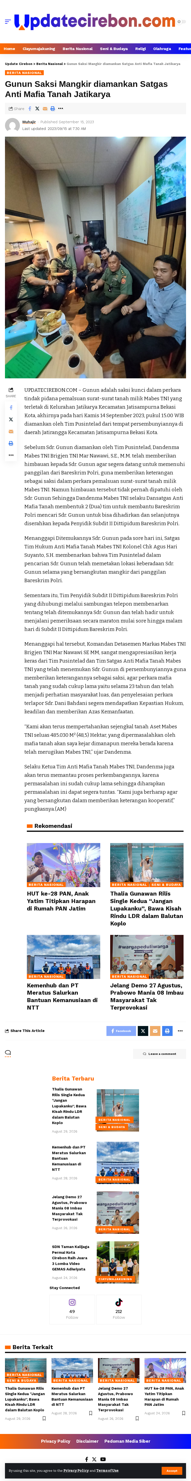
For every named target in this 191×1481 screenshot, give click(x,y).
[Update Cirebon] (94, 21)
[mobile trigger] (9, 22)
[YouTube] (103, 1459)
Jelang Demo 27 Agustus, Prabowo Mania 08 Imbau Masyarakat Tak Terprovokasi (69, 1208)
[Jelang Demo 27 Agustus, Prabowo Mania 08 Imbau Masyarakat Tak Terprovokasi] (147, 957)
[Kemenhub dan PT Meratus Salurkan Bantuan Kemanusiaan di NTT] (63, 957)
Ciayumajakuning (115, 1279)
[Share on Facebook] (29, 109)
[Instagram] (72, 1309)
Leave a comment (162, 1054)
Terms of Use (107, 1471)
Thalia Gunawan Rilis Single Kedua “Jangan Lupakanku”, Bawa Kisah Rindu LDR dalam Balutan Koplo (146, 908)
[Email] (45, 109)
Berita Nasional (24, 73)
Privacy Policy (76, 1471)
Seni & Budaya (166, 885)
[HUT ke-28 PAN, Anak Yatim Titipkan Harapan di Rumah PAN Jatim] (63, 865)
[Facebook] (86, 1459)
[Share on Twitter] (37, 109)
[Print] (52, 109)
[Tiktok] (119, 1309)
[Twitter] (94, 1459)
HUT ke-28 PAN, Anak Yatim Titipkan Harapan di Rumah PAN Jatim (61, 901)
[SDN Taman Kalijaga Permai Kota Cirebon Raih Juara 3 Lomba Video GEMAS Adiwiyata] (118, 1262)
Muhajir (29, 122)
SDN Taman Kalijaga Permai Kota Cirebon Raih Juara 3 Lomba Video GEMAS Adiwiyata (70, 1258)
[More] (60, 109)
